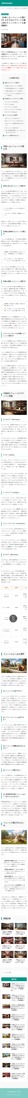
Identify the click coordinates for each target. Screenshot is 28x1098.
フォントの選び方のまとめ (11, 135)
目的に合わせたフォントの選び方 (14, 86)
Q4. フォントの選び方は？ (12, 128)
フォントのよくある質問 (11, 115)
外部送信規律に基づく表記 (14, 1091)
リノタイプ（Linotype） (12, 107)
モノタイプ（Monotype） (12, 101)
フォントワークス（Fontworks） (14, 109)
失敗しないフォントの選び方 (12, 82)
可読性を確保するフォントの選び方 (15, 88)
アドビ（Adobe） (10, 104)
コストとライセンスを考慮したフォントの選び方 (15, 94)
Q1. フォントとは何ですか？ (13, 118)
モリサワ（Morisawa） (12, 112)
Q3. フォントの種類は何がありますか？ (15, 124)
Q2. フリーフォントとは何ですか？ (15, 120)
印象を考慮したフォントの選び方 (14, 91)
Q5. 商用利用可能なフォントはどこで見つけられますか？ (15, 131)
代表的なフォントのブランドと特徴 (14, 98)
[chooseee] (7, 3)
